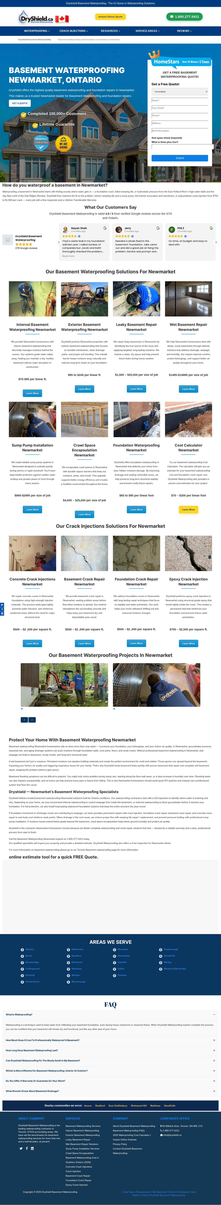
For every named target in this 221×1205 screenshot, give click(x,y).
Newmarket (124, 955)
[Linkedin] (2, 613)
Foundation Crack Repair (78, 1180)
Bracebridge (32, 962)
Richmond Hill (139, 1105)
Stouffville (169, 955)
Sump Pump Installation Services (82, 1148)
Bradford (100, 1105)
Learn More (32, 393)
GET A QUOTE (20, 103)
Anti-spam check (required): (167, 140)
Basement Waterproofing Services (83, 1126)
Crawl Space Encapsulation (80, 1153)
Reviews (183, 31)
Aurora (88, 1105)
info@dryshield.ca (172, 1135)
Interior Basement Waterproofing (82, 1130)
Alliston (30, 949)
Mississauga (79, 981)
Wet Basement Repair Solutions (82, 1144)
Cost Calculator (110, 17)
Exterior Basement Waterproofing (83, 1135)
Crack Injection (73, 1171)
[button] (216, 242)
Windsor (168, 968)
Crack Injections (73, 31)
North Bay (180, 968)
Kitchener (77, 962)
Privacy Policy (120, 1144)
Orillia (121, 968)
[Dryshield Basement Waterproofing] (43, 16)
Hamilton (77, 955)
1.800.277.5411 (187, 16)
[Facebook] (2, 609)
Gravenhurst (32, 981)
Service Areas (147, 31)
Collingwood (33, 968)
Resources (109, 31)
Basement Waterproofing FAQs (129, 1130)
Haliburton (77, 949)
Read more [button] (180, 256)
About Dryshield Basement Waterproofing (134, 1126)
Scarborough (171, 949)
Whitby (168, 962)
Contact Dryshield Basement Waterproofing (163, 1195)
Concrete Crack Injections (79, 1167)
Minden (76, 975)
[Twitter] (2, 605)
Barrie (29, 955)
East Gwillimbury (118, 1105)
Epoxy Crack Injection (77, 1185)
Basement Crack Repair (78, 1176)
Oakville (122, 962)
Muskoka (123, 949)
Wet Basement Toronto (164, 1192)
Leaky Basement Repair (78, 1139)
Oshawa (122, 975)
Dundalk (30, 975)
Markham (77, 968)
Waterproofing (36, 31)
